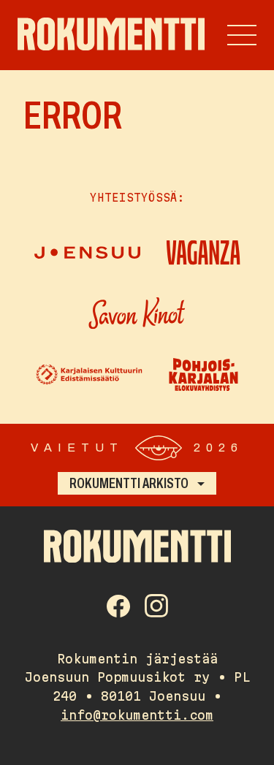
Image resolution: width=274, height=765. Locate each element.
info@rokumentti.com (137, 715)
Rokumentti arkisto (129, 483)
